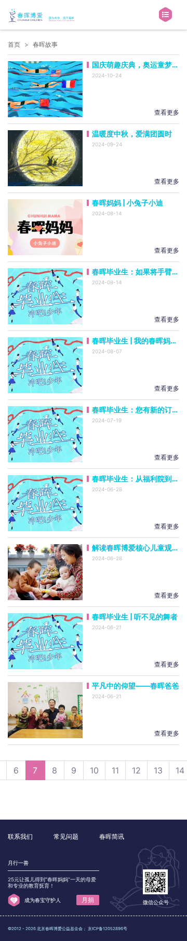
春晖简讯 (111, 836)
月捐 (88, 900)
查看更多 (166, 112)
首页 (14, 44)
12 (136, 770)
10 (94, 770)
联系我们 (20, 836)
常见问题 (66, 836)
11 (115, 770)
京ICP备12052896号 (107, 928)
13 (158, 770)
